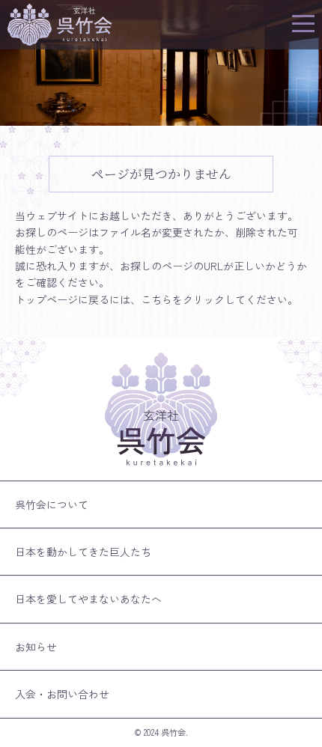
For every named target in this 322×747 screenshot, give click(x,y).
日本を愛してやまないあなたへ (88, 598)
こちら (156, 299)
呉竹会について (51, 504)
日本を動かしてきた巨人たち (83, 551)
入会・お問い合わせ (62, 693)
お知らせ (36, 646)
